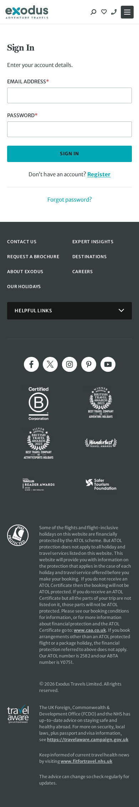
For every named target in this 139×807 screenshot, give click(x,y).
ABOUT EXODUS (25, 271)
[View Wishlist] (104, 12)
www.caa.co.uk (90, 630)
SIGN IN (69, 154)
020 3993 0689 (114, 12)
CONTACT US (22, 241)
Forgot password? (69, 199)
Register (98, 174)
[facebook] (31, 364)
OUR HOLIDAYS (24, 286)
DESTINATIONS (89, 256)
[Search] (93, 12)
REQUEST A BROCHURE (33, 256)
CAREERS (82, 271)
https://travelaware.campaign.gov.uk (87, 739)
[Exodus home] (26, 12)
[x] (50, 364)
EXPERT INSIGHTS (93, 241)
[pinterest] (88, 364)
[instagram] (69, 364)
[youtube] (108, 364)
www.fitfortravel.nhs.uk (86, 761)
